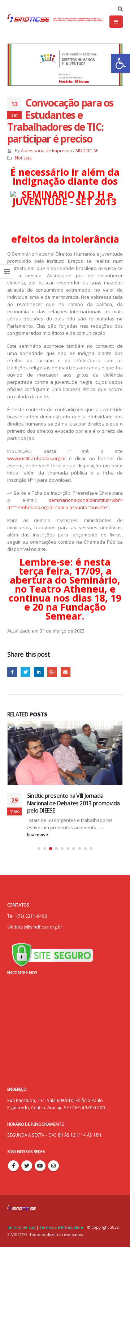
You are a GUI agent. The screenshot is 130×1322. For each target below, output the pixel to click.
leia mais (36, 834)
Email (65, 672)
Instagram (53, 1165)
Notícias (23, 158)
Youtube (40, 1165)
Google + (52, 672)
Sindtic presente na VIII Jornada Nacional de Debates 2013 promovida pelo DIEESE (73, 803)
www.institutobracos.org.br (36, 458)
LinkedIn (39, 672)
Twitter (25, 672)
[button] (120, 63)
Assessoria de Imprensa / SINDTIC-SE (59, 150)
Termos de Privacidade (61, 1227)
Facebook (12, 672)
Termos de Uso (21, 1227)
